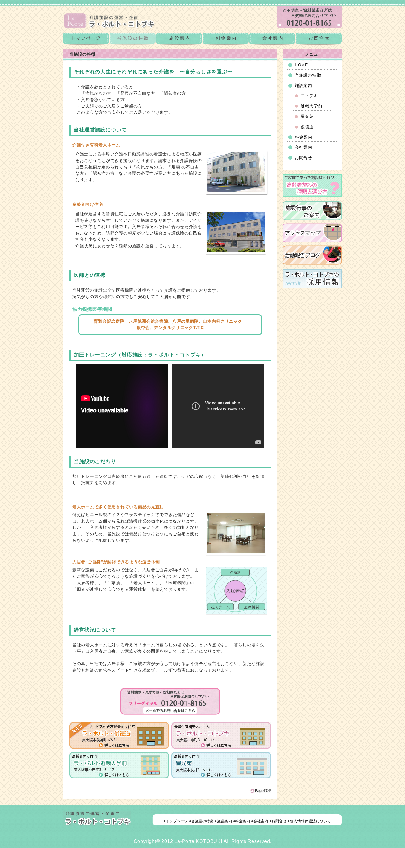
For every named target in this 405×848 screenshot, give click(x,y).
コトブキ (309, 95)
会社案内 (272, 39)
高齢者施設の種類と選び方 (312, 185)
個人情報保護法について (310, 821)
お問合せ (319, 39)
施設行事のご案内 (312, 210)
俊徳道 (307, 126)
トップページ (86, 39)
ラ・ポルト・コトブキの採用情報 (312, 278)
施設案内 (179, 39)
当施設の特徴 (308, 75)
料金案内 (226, 39)
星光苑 (307, 116)
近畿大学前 (312, 106)
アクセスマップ (312, 232)
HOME (301, 64)
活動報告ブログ (312, 255)
